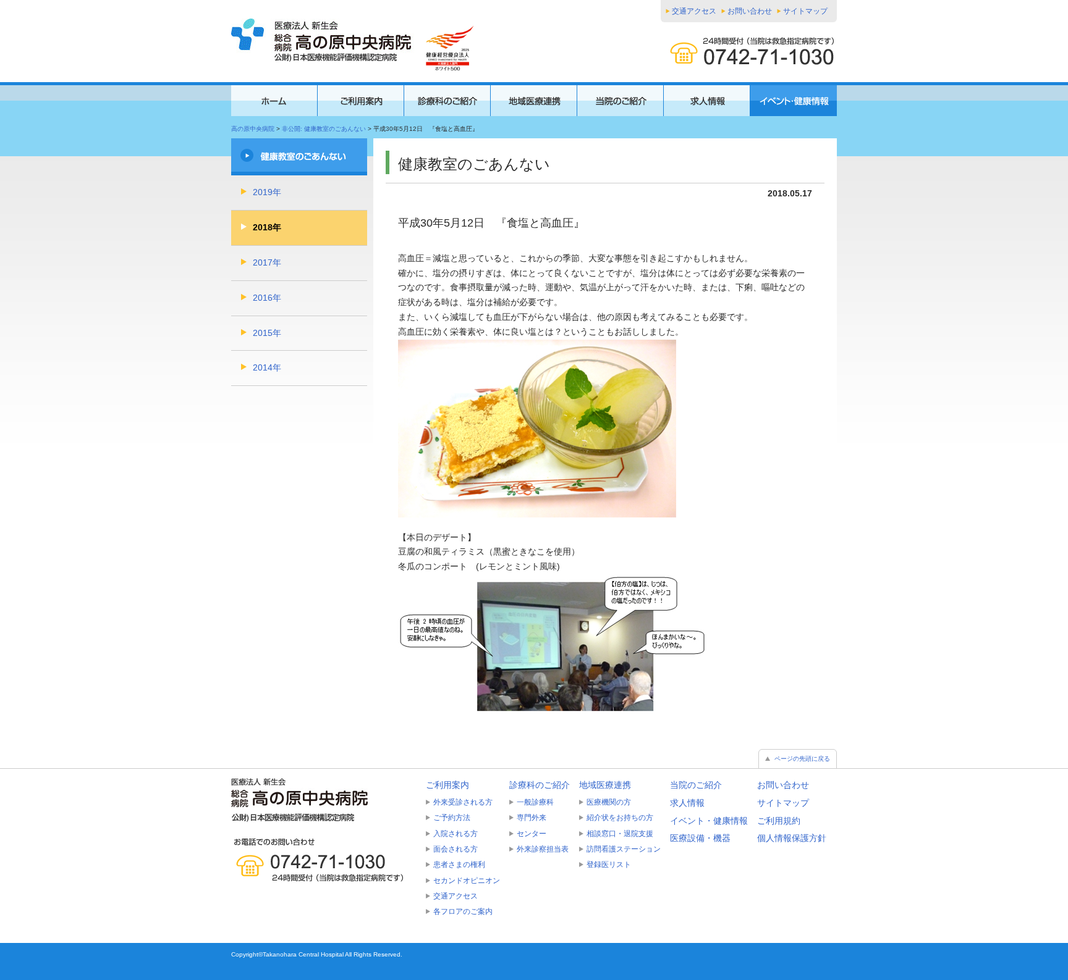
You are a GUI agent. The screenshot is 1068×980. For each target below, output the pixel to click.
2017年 (267, 262)
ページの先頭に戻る (802, 758)
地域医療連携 (605, 785)
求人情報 (687, 803)
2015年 (267, 333)
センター (531, 833)
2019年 (267, 192)
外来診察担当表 (543, 849)
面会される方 (455, 849)
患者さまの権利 (459, 864)
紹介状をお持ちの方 (620, 817)
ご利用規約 (778, 821)
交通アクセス (694, 11)
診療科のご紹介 (539, 785)
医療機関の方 (609, 802)
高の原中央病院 (252, 128)
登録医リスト (609, 864)
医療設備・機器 (700, 838)
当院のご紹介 (696, 785)
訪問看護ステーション (624, 849)
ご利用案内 (447, 785)
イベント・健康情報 (709, 821)
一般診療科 (535, 802)
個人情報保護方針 (791, 838)
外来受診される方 (463, 802)
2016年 (267, 298)
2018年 (267, 227)
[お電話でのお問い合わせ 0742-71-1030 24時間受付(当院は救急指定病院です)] (324, 860)
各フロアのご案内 (463, 911)
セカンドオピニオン (466, 880)
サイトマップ (805, 11)
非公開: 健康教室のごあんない (324, 128)
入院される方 (455, 833)
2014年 (267, 367)
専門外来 (531, 817)
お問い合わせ (749, 11)
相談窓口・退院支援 (620, 833)
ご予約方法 (451, 817)
